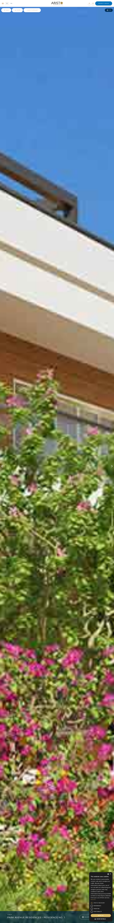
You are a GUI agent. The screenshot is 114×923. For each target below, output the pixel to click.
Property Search (103, 3)
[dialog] (100, 896)
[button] (101, 919)
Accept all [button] (101, 915)
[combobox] (108, 874)
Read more (93, 899)
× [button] (110, 874)
